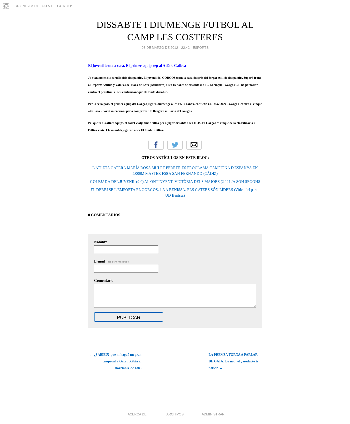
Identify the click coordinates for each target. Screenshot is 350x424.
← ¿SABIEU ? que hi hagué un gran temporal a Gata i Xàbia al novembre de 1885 (115, 361)
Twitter (175, 145)
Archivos (175, 414)
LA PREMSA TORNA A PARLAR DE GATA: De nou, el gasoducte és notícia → (233, 361)
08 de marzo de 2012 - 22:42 (166, 47)
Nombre (100, 242)
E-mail (112, 261)
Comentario (103, 280)
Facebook (156, 145)
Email (194, 145)
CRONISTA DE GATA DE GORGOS (44, 6)
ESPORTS (201, 47)
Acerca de (137, 414)
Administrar (213, 414)
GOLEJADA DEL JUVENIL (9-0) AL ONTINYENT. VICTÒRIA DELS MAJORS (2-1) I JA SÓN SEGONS (175, 182)
